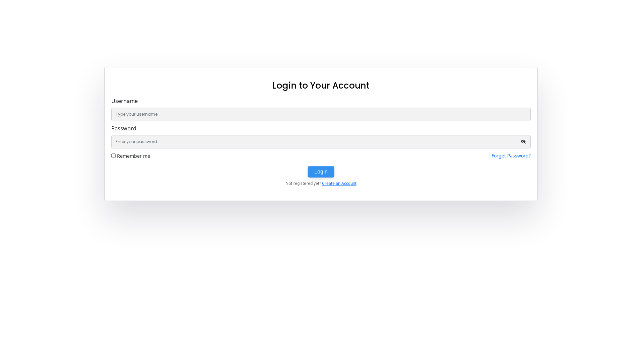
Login (321, 171)
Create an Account (339, 183)
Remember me (133, 156)
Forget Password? (511, 155)
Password (123, 128)
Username (124, 101)
